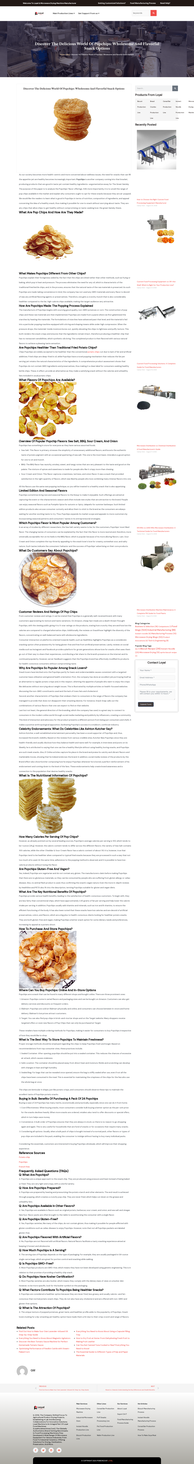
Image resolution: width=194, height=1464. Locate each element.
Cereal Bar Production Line (167, 107)
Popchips (23, 1162)
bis (137, 649)
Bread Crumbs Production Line (154, 109)
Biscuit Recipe (150, 648)
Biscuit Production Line (141, 107)
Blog (68, 55)
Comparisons (164, 626)
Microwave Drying (150, 652)
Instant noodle (143, 633)
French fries (24, 1166)
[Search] (175, 88)
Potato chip (24, 1157)
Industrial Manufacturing (162, 630)
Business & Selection (146, 626)
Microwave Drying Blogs (149, 637)
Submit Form (145, 704)
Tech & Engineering (158, 640)
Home (62, 55)
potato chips (94, 352)
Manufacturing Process (163, 633)
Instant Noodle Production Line (180, 109)
